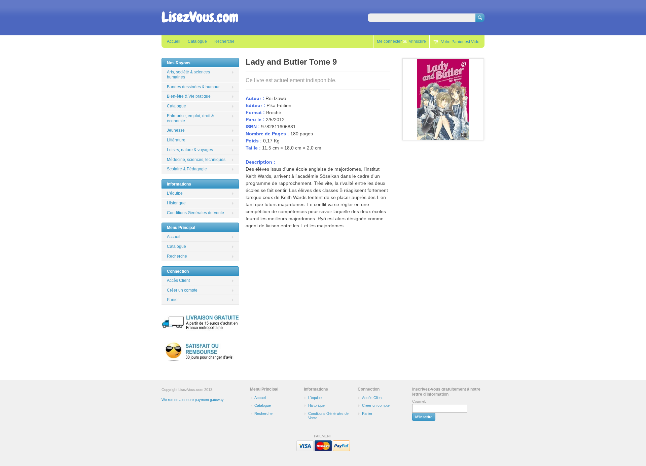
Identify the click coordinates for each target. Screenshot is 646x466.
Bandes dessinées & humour (193, 87)
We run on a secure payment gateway (193, 400)
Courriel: (419, 401)
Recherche (224, 41)
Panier (173, 299)
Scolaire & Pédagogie (187, 169)
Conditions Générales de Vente (195, 212)
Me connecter (389, 41)
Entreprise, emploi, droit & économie (190, 118)
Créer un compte (182, 290)
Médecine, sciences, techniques (196, 159)
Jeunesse (176, 130)
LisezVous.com (200, 17)
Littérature (176, 140)
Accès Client (178, 280)
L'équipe (175, 193)
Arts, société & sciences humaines (188, 74)
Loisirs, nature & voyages (190, 149)
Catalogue (197, 41)
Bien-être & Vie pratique (189, 96)
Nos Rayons (178, 63)
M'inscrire (417, 41)
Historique (176, 203)
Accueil (173, 41)
